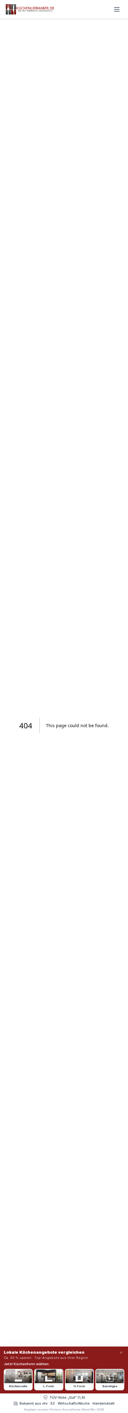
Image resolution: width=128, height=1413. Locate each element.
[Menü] (117, 9)
